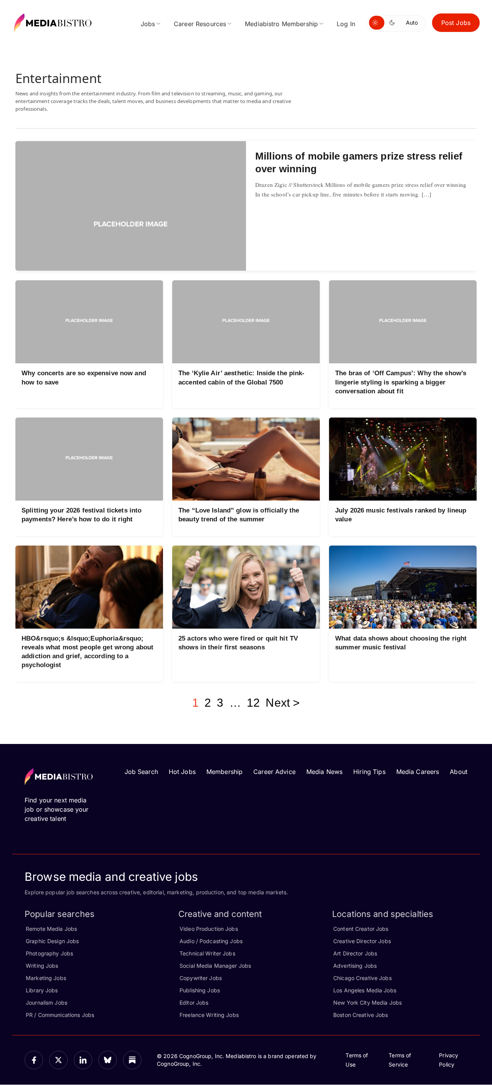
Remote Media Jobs (51, 928)
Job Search (141, 771)
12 (253, 702)
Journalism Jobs (46, 1002)
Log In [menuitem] (346, 24)
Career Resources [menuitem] (200, 24)
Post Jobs (455, 23)
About (458, 771)
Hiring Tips (369, 771)
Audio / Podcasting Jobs (211, 941)
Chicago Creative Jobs (362, 978)
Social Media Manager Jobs (215, 965)
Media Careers (417, 771)
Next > (283, 702)
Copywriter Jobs (201, 978)
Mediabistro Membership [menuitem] (281, 24)
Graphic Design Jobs (52, 941)
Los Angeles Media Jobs (364, 990)
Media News (324, 771)
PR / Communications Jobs (60, 1015)
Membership (224, 771)
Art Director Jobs (355, 953)
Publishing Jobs (200, 990)
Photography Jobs (49, 953)
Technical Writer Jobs (207, 953)
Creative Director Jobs (362, 941)
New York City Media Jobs (367, 1002)
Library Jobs (42, 990)
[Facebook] (34, 1060)
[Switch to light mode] (376, 23)
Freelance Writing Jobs (209, 1015)
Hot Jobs (182, 771)
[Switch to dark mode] (393, 23)
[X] (58, 1060)
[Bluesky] (107, 1060)
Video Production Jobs (209, 928)
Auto (412, 22)
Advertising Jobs (355, 965)
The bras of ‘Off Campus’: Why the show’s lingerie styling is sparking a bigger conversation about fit (400, 381)
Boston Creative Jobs (360, 1015)
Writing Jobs (42, 965)
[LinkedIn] (83, 1060)
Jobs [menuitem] (148, 24)
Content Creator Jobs (361, 928)
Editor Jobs (194, 1002)
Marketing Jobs (46, 978)
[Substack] (132, 1060)
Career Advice (274, 771)
